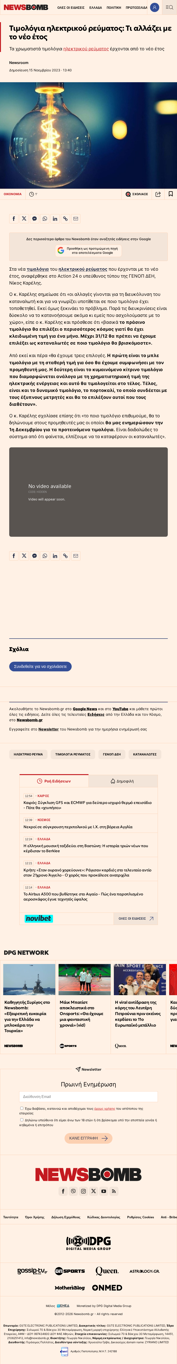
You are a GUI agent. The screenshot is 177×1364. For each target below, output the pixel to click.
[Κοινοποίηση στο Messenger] (34, 218)
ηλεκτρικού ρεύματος (86, 49)
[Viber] (73, 1191)
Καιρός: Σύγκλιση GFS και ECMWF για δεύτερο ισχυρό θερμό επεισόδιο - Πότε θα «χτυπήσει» (88, 805)
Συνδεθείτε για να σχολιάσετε (40, 666)
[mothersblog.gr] (70, 1287)
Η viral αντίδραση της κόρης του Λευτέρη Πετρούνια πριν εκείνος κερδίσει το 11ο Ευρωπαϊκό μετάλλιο (137, 1014)
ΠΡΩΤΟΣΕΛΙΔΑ (137, 7)
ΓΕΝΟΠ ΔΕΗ (112, 754)
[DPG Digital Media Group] (88, 1243)
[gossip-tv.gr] (32, 1271)
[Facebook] (63, 1191)
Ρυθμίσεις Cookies (140, 1217)
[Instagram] (83, 1191)
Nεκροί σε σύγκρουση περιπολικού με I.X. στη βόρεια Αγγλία (78, 826)
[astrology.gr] (144, 1271)
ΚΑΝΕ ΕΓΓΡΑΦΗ (83, 1138)
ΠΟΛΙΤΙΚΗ (114, 7)
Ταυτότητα (10, 1217)
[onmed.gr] (107, 1287)
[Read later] (171, 194)
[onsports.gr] (70, 1271)
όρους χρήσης (104, 1108)
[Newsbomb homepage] (26, 7)
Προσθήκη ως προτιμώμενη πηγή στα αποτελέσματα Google (92, 251)
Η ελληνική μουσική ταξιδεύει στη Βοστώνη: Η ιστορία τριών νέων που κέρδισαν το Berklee (86, 848)
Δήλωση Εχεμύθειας (65, 1217)
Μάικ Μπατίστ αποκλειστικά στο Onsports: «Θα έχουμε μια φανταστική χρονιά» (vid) (81, 1014)
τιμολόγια (38, 269)
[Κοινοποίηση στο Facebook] (13, 218)
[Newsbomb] (88, 1175)
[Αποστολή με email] (75, 218)
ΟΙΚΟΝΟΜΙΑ (13, 194)
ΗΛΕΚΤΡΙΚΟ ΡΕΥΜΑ (28, 754)
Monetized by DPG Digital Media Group (104, 1306)
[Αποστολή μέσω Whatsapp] (44, 218)
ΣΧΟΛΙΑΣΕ (140, 194)
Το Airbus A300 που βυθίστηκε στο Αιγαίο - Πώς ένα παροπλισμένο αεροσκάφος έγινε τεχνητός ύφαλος (83, 897)
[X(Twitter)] (93, 1191)
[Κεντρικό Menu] (169, 7)
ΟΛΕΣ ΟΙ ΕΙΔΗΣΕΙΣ (71, 7)
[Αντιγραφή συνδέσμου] (158, 194)
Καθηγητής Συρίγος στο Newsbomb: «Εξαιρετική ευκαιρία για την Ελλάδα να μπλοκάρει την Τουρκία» (27, 1017)
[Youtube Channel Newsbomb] (103, 1191)
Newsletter (48, 729)
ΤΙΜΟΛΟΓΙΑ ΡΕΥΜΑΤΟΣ (73, 754)
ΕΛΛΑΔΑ (95, 7)
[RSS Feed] (113, 1191)
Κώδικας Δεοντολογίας (103, 1217)
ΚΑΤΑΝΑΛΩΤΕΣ (145, 754)
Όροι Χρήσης (34, 1217)
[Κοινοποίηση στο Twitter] (24, 218)
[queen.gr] (107, 1271)
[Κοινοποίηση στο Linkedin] (55, 218)
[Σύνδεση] (154, 7)
